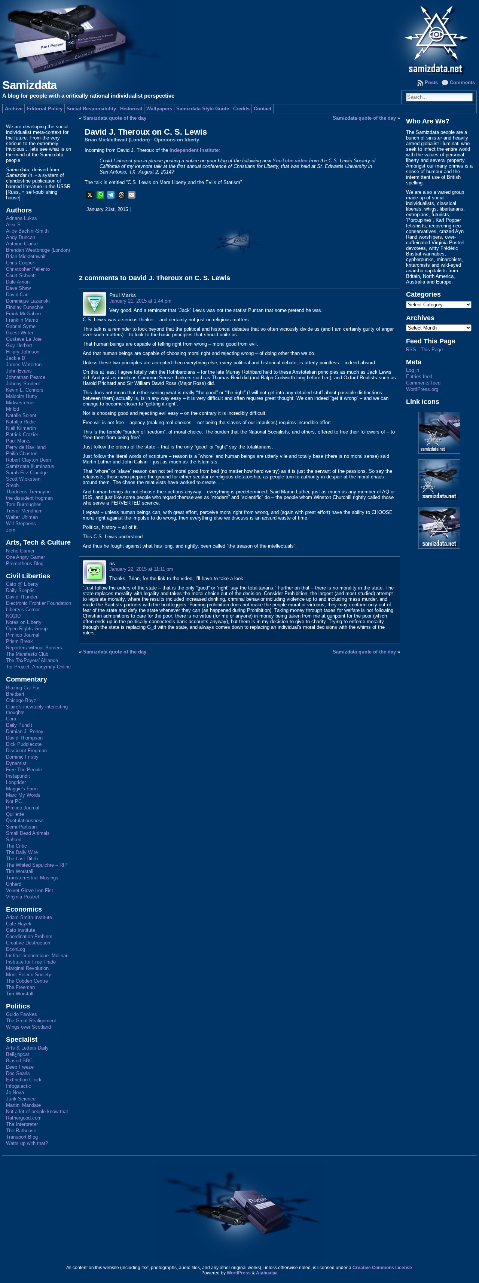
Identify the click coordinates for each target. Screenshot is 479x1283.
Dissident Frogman (26, 750)
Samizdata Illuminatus (30, 466)
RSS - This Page (424, 349)
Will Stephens (21, 523)
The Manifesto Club (27, 654)
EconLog (15, 949)
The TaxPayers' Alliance (32, 660)
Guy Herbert (19, 345)
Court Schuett (21, 275)
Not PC (14, 801)
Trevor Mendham (24, 511)
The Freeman (20, 987)
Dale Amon (18, 282)
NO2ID (13, 616)
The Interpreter (22, 1124)
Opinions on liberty (176, 140)
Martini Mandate (23, 1105)
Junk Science (21, 1099)
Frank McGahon (23, 313)
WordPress (239, 1273)
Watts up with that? (27, 1143)
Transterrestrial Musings (32, 878)
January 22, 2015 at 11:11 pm (141, 569)
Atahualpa (267, 1273)
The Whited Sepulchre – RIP (37, 865)
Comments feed (423, 383)
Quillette (15, 814)
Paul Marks (18, 441)
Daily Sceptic (20, 590)
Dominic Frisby (22, 757)
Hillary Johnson (22, 352)
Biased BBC (19, 1060)
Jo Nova (15, 1092)
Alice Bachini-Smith (27, 231)
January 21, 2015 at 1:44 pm (140, 301)
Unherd (13, 884)
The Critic (16, 846)
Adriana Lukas (21, 218)
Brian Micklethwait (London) (117, 140)
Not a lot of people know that (37, 1111)
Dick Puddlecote (24, 744)
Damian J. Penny (24, 731)
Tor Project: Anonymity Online (38, 667)
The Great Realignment (31, 1020)
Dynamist (16, 763)
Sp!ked (13, 839)
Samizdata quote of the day (114, 118)
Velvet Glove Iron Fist (29, 890)
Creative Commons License (382, 1267)
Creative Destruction (28, 943)
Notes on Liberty (24, 622)
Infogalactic (18, 1086)
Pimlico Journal (22, 635)
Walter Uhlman (22, 517)
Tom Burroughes (24, 504)
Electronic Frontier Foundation (38, 603)
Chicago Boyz (21, 700)
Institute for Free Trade (31, 962)
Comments (462, 82)
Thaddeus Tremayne (28, 491)
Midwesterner (20, 402)
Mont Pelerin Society (28, 974)
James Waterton (24, 364)
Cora (11, 719)
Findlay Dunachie (24, 307)
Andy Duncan (20, 237)
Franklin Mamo (22, 320)
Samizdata (29, 85)
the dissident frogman (29, 498)
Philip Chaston (21, 453)
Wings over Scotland (28, 1027)
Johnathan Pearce (25, 377)
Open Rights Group (27, 628)
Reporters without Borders (34, 647)
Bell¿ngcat (17, 1054)
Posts (431, 82)
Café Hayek (18, 924)
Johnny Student (23, 383)
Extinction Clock (24, 1080)
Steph (12, 485)
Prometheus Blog (24, 563)
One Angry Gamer (25, 557)
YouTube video (290, 160)
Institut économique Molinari (37, 955)
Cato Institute (20, 930)
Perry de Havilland (26, 447)
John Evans (19, 371)
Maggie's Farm (22, 788)
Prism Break (19, 641)
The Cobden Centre (27, 981)
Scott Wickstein (23, 479)
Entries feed (419, 376)
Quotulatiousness (25, 820)
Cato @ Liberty (22, 584)
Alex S (13, 224)
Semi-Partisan (21, 827)
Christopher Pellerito (28, 269)
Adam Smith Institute (29, 917)
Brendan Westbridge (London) (38, 250)
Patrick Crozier (22, 434)
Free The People (24, 769)
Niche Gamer (20, 551)
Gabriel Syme (21, 326)
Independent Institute (194, 150)
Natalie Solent (21, 415)
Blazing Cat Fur (23, 688)
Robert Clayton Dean (28, 460)
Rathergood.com (24, 1118)
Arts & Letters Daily (27, 1048)
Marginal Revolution (27, 968)
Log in (412, 370)
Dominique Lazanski (28, 301)
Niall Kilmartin (21, 428)
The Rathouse (21, 1130)
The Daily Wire (22, 852)
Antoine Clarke (22, 244)
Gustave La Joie (24, 339)
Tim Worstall (19, 871)
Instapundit (18, 776)
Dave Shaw (18, 288)
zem (10, 530)
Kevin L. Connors (24, 390)
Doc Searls (18, 1073)
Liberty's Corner (23, 609)
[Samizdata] (239, 37)
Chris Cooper (20, 263)
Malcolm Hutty (21, 396)
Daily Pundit (19, 725)
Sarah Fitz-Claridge (27, 472)
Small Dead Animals (28, 833)
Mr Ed (12, 409)
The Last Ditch (22, 858)
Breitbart (15, 694)
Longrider (16, 782)
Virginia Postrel (22, 897)
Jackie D (15, 358)
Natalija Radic (21, 422)
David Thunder (21, 597)
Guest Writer (19, 333)
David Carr (17, 294)
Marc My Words (23, 795)
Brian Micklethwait (26, 256)
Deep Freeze (20, 1067)
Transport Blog (22, 1137)
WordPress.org (422, 389)
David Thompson (24, 738)
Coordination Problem (29, 936)
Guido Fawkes (21, 1014)
